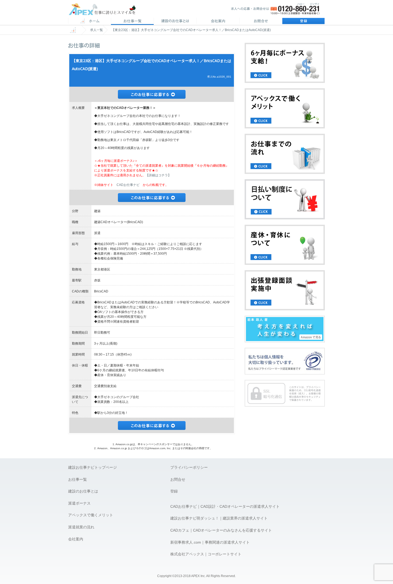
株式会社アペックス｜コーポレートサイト (205, 554)
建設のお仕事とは (83, 491)
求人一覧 (96, 30)
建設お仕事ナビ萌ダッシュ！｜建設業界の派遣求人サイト (219, 518)
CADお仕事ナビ (128, 185)
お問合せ (260, 21)
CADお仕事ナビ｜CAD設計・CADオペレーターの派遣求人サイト (225, 506)
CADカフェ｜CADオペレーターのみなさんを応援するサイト (221, 530)
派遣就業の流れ (81, 527)
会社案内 (217, 21)
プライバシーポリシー (189, 467)
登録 (303, 21)
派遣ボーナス (79, 503)
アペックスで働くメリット (90, 515)
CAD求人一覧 (132, 21)
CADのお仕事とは (175, 21)
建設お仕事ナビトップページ (92, 467)
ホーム (89, 21)
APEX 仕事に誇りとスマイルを (105, 10)
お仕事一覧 (77, 479)
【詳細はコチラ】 (158, 175)
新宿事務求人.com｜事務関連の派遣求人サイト (210, 542)
